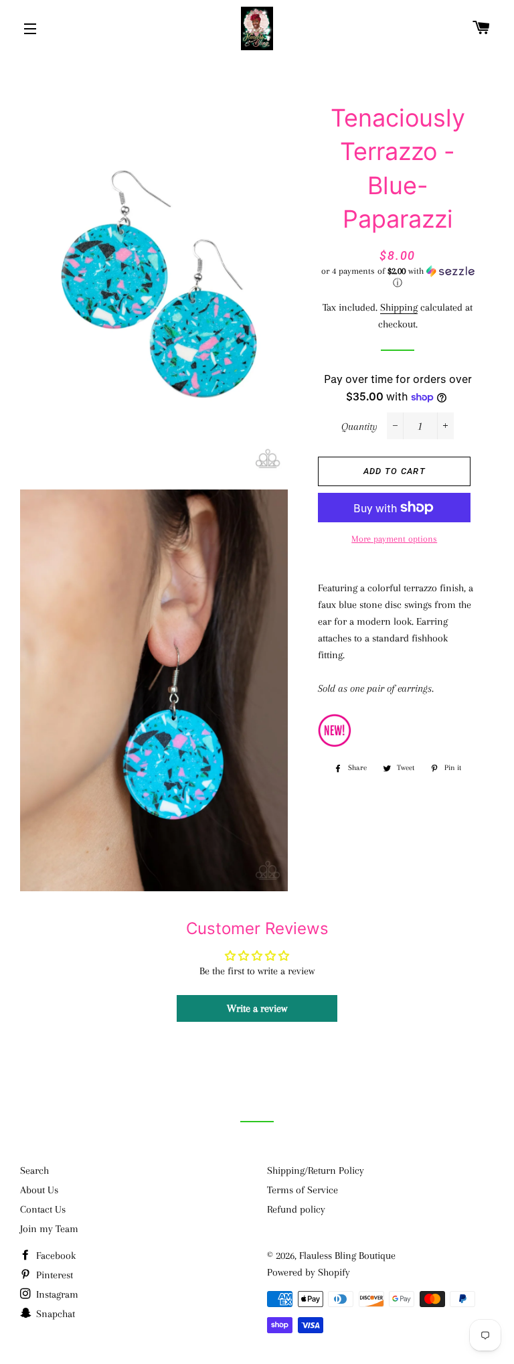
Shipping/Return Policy (315, 1170)
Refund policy (296, 1209)
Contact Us (43, 1209)
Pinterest (53, 1275)
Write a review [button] (257, 1008)
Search (34, 1170)
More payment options (394, 539)
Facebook (54, 1255)
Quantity (359, 427)
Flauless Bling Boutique (347, 1255)
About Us (39, 1190)
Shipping (399, 307)
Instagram (55, 1294)
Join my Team (49, 1229)
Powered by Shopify (308, 1272)
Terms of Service (302, 1190)
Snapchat (54, 1314)
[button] (397, 277)
